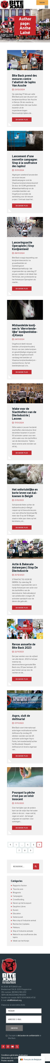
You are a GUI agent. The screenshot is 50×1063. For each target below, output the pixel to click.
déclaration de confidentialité (28, 1036)
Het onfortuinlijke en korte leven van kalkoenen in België (25, 493)
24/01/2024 (19, 339)
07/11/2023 (19, 723)
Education (17, 913)
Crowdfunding (18, 899)
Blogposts (17, 892)
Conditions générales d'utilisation (14, 1055)
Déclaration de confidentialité (13, 1058)
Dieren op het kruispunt (22, 903)
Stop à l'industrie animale (23, 931)
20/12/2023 (19, 575)
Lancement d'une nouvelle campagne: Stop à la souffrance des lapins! (24, 161)
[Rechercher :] (25, 866)
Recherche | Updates (21, 924)
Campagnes (17, 896)
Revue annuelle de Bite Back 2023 (23, 646)
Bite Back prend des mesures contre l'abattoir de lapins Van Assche (24, 80)
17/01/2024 (19, 423)
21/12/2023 (19, 500)
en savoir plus (22, 119)
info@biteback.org (14, 1000)
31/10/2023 (19, 803)
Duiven (15, 910)
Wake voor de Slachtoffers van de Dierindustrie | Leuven (24, 413)
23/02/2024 (20, 90)
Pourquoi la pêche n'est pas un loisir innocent (23, 796)
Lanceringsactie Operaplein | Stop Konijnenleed (23, 246)
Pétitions (16, 927)
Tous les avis (18, 889)
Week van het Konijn (21, 941)
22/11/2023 (19, 652)
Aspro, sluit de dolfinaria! (21, 717)
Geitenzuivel (18, 917)
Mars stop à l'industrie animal (24, 920)
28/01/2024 (19, 253)
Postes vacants (7, 1060)
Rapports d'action (20, 885)
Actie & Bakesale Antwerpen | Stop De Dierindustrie (25, 567)
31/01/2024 (19, 170)
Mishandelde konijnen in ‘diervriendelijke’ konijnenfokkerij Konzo (24, 330)
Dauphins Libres (19, 906)
